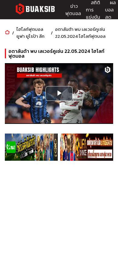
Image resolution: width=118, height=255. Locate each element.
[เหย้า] (7, 32)
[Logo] (35, 10)
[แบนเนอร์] (31, 147)
